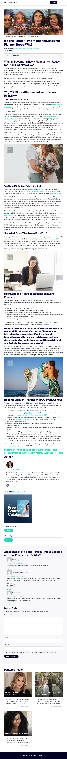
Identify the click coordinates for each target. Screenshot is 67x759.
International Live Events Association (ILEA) (33, 415)
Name (6, 637)
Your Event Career (33, 36)
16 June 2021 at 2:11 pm (14, 563)
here (58, 417)
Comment (8, 615)
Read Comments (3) (32, 48)
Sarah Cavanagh (20, 48)
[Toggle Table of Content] (59, 55)
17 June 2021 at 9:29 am (15, 576)
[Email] (7, 485)
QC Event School (47, 322)
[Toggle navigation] (60, 2)
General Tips (22, 36)
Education (14, 36)
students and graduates (21, 419)
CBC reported (8, 215)
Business (7, 36)
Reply (9, 569)
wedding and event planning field (48, 239)
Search (8, 530)
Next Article (18, 491)
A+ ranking (28, 413)
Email (6, 645)
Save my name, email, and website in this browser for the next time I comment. (31, 652)
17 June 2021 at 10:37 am (15, 596)
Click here (13, 446)
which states (57, 193)
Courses (53, 2)
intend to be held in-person (34, 191)
